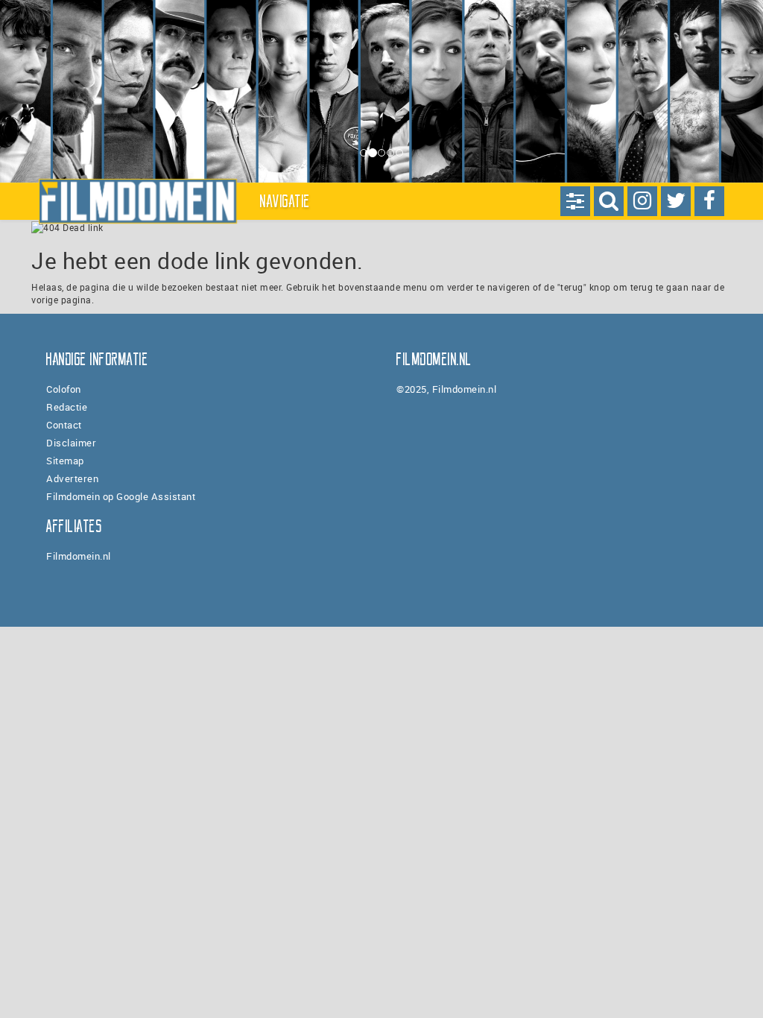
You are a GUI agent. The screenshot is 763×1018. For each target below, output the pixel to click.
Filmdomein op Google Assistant (120, 496)
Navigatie (285, 201)
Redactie (66, 407)
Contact (64, 424)
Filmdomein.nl (78, 556)
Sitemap (65, 460)
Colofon (63, 389)
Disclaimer (71, 442)
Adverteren (72, 478)
